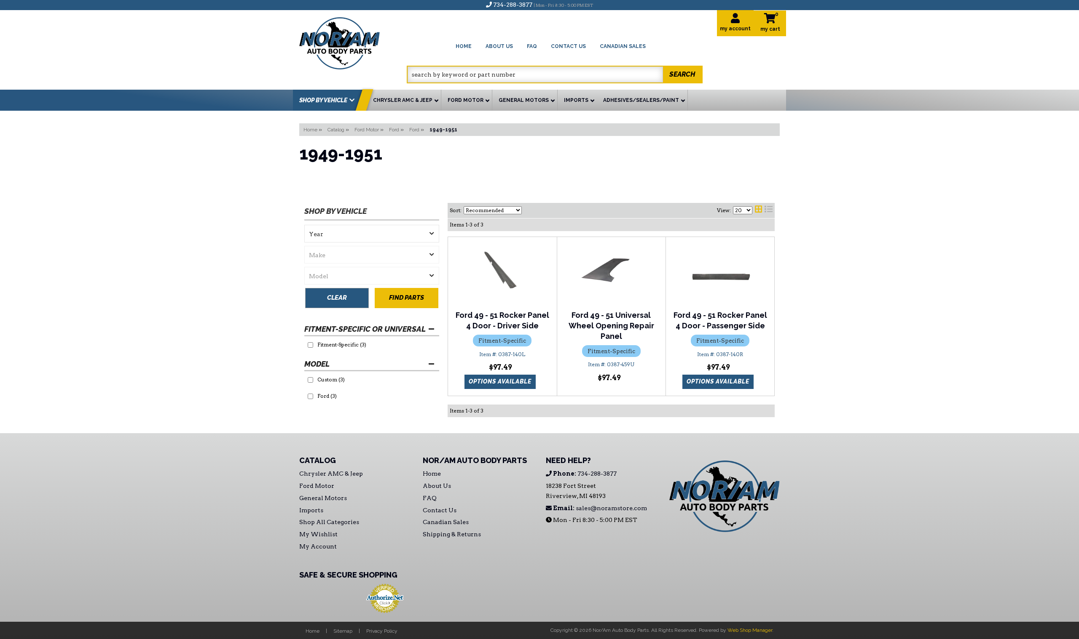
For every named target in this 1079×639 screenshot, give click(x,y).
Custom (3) (331, 379)
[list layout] (769, 210)
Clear (337, 297)
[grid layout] (758, 210)
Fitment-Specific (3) (341, 344)
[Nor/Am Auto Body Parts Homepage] (353, 41)
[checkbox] (310, 345)
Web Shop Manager (749, 630)
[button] (555, 74)
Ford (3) (327, 396)
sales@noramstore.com (599, 508)
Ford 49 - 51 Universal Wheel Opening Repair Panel (611, 326)
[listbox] (371, 233)
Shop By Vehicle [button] (323, 100)
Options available (500, 381)
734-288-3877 (584, 473)
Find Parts (406, 297)
